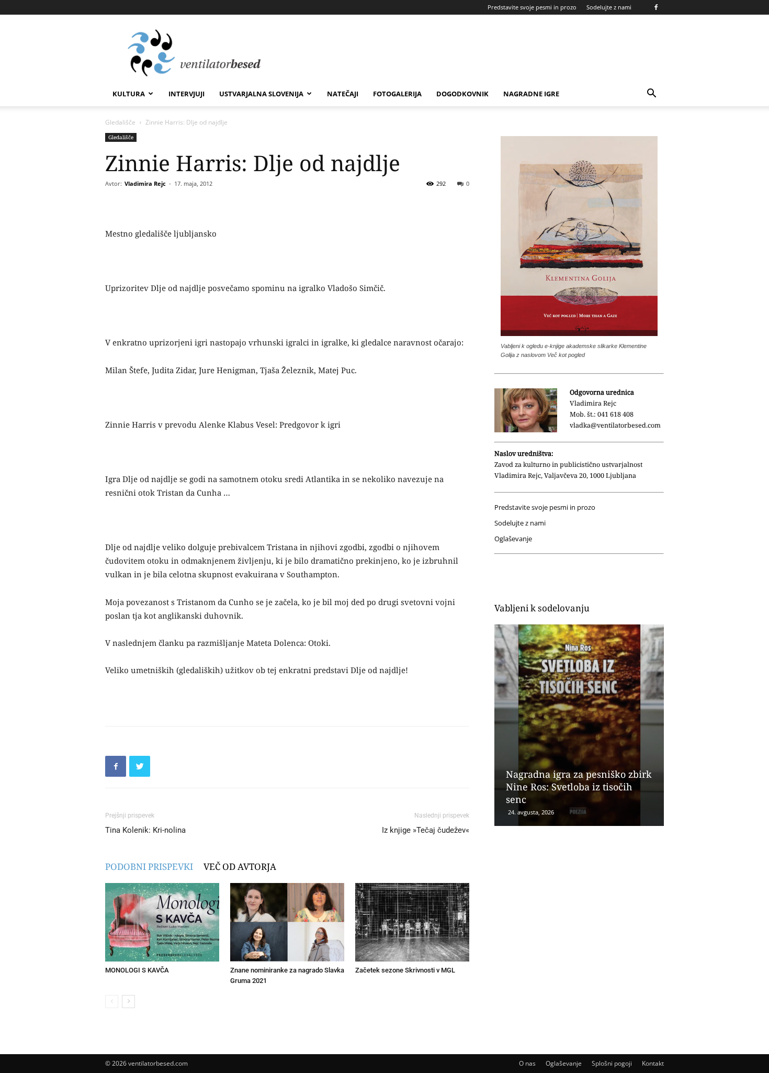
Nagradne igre (531, 93)
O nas (527, 1063)
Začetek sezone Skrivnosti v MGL (405, 970)
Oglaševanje (513, 538)
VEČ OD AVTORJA (239, 866)
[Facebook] (656, 7)
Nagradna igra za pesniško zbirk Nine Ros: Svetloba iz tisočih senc (579, 787)
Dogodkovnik (462, 93)
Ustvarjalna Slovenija (261, 93)
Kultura (128, 93)
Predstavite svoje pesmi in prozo (532, 7)
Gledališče (120, 122)
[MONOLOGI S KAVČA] (162, 922)
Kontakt (653, 1063)
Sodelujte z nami (608, 7)
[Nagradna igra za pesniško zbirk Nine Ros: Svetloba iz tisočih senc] (579, 725)
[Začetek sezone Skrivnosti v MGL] (412, 922)
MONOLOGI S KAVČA (137, 970)
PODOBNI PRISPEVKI (149, 866)
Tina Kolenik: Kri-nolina (145, 830)
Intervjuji (186, 93)
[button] (651, 94)
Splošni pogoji (612, 1063)
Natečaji (342, 93)
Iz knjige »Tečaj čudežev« (425, 830)
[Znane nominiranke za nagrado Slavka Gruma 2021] (287, 922)
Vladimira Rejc (145, 183)
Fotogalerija (397, 93)
